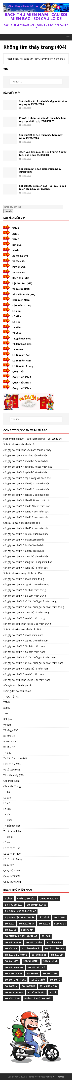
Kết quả (16, 244)
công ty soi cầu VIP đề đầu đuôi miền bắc (25, 533)
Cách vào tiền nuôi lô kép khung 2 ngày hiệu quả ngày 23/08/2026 (42, 153)
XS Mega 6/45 (20, 255)
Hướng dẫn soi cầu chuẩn (17, 691)
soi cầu (46, 936)
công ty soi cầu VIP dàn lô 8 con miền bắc (26, 528)
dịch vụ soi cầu (13, 904)
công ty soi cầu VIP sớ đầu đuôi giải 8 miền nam (29, 657)
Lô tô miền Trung (22, 366)
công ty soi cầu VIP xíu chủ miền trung (24, 618)
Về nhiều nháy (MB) (23, 294)
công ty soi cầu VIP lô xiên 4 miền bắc (23, 550)
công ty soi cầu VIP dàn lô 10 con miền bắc (26, 506)
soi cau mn (27, 929)
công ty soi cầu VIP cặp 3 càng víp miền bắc (27, 478)
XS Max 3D (18, 272)
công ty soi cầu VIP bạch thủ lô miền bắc (25, 472)
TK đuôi (16, 333)
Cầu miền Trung (21, 305)
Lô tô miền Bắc (21, 355)
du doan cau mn (49, 898)
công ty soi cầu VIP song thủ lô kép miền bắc (27, 562)
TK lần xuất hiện (21, 343)
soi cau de (60, 923)
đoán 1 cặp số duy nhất (37, 998)
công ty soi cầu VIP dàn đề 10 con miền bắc (27, 500)
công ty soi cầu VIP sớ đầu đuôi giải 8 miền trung (29, 601)
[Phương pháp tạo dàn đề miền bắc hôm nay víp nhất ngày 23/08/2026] (10, 124)
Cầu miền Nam (21, 299)
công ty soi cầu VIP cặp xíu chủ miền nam (25, 640)
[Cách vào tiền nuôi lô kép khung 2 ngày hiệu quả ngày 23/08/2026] (10, 158)
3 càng (9, 898)
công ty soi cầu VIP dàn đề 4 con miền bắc (26, 483)
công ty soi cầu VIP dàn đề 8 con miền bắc (26, 494)
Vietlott (17, 250)
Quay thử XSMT (21, 382)
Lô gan (16, 311)
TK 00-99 (17, 349)
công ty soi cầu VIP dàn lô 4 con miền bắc (26, 511)
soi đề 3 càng (12, 998)
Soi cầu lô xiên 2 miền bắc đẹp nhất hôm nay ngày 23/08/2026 (43, 102)
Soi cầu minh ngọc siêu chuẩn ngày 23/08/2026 (40, 170)
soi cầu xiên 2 (31, 961)
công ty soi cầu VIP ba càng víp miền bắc (25, 455)
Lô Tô (6, 842)
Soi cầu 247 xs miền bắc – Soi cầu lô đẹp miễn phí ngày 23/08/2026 (42, 187)
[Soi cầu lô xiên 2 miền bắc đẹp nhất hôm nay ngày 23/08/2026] (10, 107)
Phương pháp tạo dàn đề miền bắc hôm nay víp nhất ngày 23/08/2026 (42, 119)
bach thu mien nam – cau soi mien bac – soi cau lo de (32, 438)
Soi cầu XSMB (50, 961)
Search (8, 211)
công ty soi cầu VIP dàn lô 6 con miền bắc (26, 517)
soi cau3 (9, 923)
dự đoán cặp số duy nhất (19, 917)
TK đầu (16, 327)
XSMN (15, 233)
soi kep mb (32, 973)
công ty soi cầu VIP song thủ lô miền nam (26, 668)
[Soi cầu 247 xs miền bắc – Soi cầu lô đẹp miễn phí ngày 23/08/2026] (10, 192)
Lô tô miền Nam (21, 360)
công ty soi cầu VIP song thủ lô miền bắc (25, 567)
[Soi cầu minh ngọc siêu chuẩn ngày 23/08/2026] (10, 175)
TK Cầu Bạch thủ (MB (15, 758)
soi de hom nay (13, 973)
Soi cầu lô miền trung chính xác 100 (22, 573)
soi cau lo (11, 929)
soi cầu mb (11, 948)
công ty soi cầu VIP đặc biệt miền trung (24, 590)
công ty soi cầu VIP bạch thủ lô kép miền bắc (27, 466)
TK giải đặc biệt (21, 338)
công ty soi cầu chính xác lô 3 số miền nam (26, 679)
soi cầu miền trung (16, 955)
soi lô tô (55, 979)
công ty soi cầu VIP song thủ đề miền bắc (25, 556)
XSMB (15, 228)
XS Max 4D (18, 261)
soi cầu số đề (39, 955)
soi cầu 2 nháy (13, 942)
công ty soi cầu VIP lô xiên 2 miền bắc (23, 539)
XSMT (15, 239)
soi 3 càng (59, 917)
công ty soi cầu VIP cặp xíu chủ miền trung (26, 584)
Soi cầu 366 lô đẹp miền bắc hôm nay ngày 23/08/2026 (41, 136)
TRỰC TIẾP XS (11, 696)
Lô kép (16, 321)
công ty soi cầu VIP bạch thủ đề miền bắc (25, 461)
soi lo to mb (50, 973)
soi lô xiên (11, 986)
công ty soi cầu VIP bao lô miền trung (23, 578)
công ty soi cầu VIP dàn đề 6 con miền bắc (26, 489)
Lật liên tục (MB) (22, 283)
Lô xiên (16, 316)
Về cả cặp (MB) (21, 288)
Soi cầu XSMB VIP (14, 967)
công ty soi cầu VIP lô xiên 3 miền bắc (23, 545)
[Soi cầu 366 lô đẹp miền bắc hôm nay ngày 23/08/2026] (10, 141)
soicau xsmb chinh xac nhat (21, 936)
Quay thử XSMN (21, 388)
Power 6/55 (19, 266)
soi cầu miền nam (54, 948)
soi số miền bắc (36, 992)
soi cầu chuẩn (34, 942)
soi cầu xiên (12, 961)
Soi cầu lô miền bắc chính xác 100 (21, 522)
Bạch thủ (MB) (20, 277)
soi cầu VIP (57, 955)
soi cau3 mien (26, 923)
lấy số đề (44, 917)
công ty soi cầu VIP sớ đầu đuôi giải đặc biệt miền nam (33, 662)
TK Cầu (7, 752)
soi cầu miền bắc (31, 948)
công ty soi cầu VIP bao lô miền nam (23, 635)
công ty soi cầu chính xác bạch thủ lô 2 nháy (27, 449)
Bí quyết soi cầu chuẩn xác (17, 685)
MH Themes (58, 1076)
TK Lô (6, 791)
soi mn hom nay (14, 992)
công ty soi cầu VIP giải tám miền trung (24, 595)
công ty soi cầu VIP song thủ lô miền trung (26, 612)
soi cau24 (44, 923)
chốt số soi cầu (26, 898)
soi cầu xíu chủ (36, 967)
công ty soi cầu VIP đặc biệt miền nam (24, 646)
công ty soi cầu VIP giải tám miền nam (24, 651)
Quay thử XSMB (21, 377)
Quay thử (18, 371)
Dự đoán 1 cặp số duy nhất (20, 911)
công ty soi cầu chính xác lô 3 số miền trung (27, 623)
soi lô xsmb (28, 986)
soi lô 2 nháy (37, 979)
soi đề (53, 992)
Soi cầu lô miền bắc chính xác (19, 444)
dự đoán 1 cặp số (36, 904)
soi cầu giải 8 (54, 942)
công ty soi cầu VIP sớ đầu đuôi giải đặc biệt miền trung (33, 607)
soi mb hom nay (48, 986)
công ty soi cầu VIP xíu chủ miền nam (23, 674)
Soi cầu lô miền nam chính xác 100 (22, 629)
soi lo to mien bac (15, 979)
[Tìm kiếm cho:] (36, 82)
